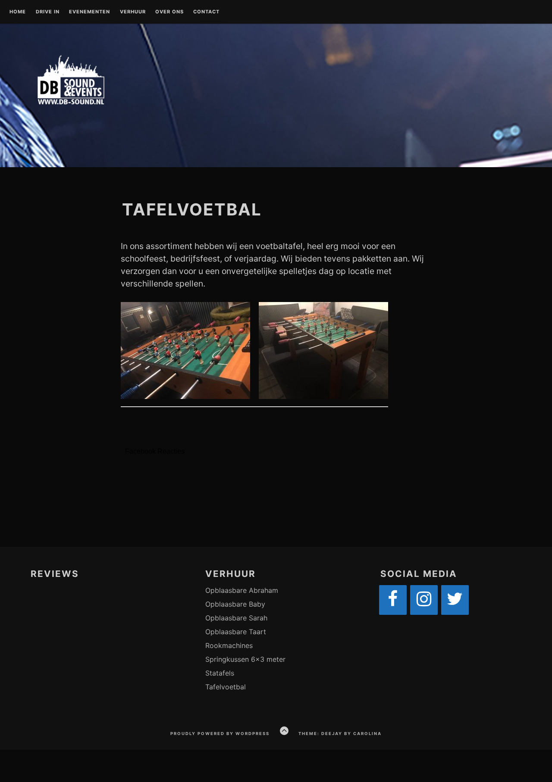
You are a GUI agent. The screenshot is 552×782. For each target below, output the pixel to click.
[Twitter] (455, 600)
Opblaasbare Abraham (241, 590)
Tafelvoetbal (225, 686)
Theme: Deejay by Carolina (340, 733)
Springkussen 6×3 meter (245, 659)
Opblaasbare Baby (235, 604)
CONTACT (206, 12)
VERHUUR (133, 12)
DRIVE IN (48, 12)
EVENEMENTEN (89, 12)
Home (17, 12)
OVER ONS (169, 12)
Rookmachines (229, 645)
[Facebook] (393, 600)
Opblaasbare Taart (235, 631)
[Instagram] (424, 600)
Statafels (219, 673)
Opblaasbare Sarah (236, 618)
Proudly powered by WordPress (220, 733)
